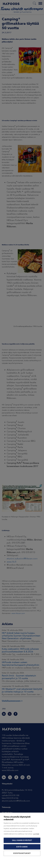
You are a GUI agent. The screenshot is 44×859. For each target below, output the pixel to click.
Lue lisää (36, 834)
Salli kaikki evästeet (22, 840)
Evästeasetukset (22, 853)
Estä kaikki (22, 847)
